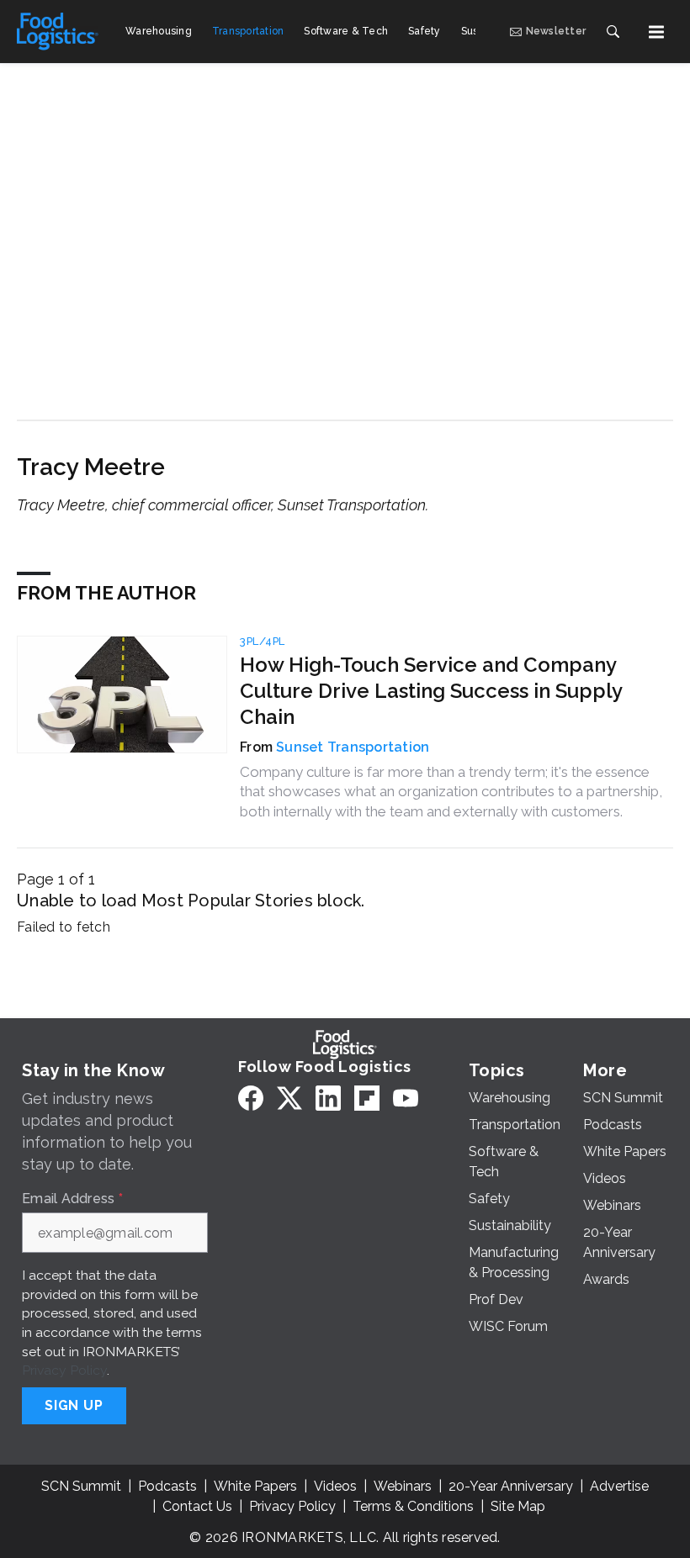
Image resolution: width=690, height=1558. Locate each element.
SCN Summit (81, 1486)
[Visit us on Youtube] (405, 1098)
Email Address (72, 1199)
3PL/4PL (262, 641)
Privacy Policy (64, 1370)
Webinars (403, 1486)
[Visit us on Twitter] (289, 1098)
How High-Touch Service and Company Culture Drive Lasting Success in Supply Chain (431, 690)
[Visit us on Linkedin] (328, 1098)
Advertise (619, 1486)
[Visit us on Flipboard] (367, 1098)
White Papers (255, 1486)
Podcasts (167, 1486)
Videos (335, 1486)
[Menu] (656, 32)
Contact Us (197, 1506)
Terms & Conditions (413, 1506)
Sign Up (74, 1405)
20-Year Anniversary (510, 1486)
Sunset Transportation (352, 747)
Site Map (518, 1506)
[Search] (612, 32)
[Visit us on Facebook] (250, 1098)
